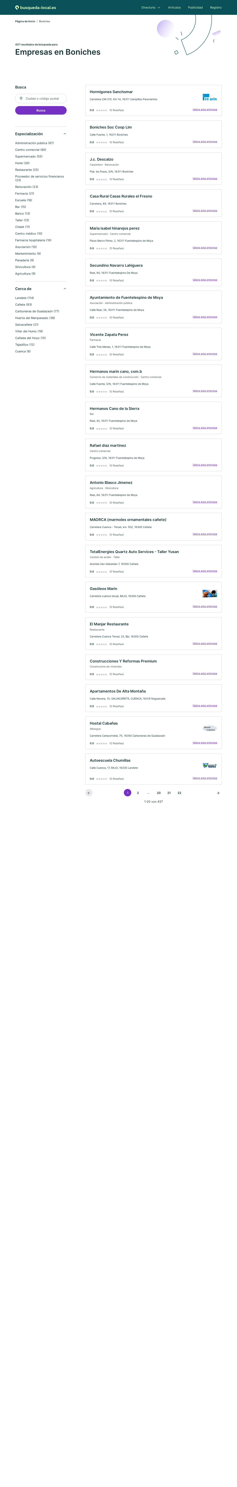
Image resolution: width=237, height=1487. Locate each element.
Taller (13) (22, 220)
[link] (153, 100)
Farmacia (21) (24, 193)
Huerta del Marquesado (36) (35, 318)
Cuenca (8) (23, 351)
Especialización (29, 134)
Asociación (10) (26, 247)
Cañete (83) (23, 304)
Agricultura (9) (25, 273)
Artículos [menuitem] (174, 7)
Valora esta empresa (205, 109)
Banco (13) (22, 213)
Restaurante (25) (27, 170)
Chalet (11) (22, 227)
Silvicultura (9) (25, 267)
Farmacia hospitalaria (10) (33, 240)
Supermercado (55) (29, 156)
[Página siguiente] (218, 792)
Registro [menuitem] (216, 7)
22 (179, 793)
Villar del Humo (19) (29, 331)
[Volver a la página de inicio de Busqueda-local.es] (35, 7)
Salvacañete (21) (27, 324)
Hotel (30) (22, 163)
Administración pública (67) (34, 143)
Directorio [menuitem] (148, 7)
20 (159, 793)
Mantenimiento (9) (28, 253)
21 (169, 793)
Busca (40, 110)
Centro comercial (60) (30, 150)
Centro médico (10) (28, 233)
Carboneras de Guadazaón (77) (37, 311)
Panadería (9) (24, 260)
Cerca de (23, 289)
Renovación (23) (26, 187)
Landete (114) (24, 298)
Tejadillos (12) (25, 344)
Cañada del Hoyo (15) (30, 338)
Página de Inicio (25, 21)
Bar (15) (20, 207)
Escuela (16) (23, 200)
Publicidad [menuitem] (195, 7)
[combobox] (41, 98)
